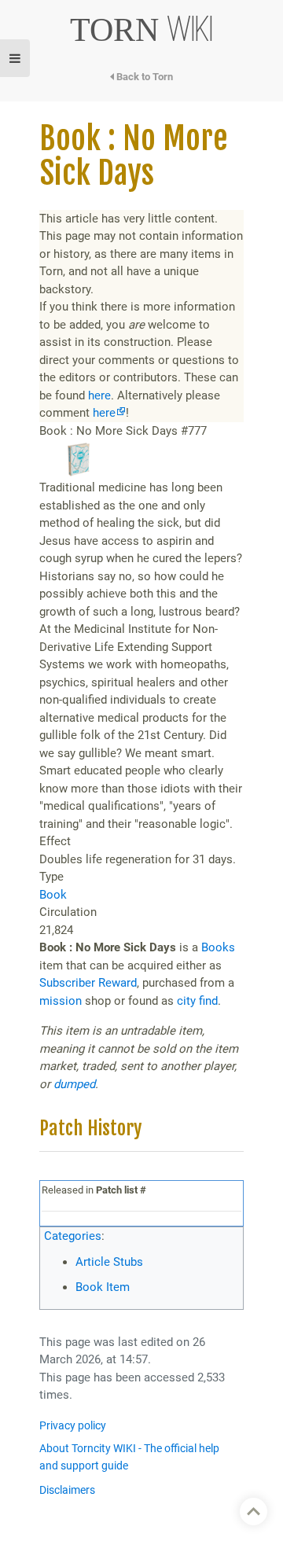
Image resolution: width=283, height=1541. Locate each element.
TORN (142, 30)
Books (218, 947)
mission (60, 1001)
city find (197, 1001)
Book (53, 895)
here (99, 395)
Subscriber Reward (88, 983)
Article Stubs (109, 1262)
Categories (72, 1236)
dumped (74, 1084)
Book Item (102, 1287)
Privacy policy (72, 1426)
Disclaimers (67, 1490)
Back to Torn (143, 77)
